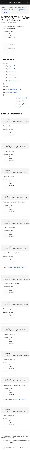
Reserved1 (13, 78)
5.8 (18, 10)
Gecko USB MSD (12, 22)
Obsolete (12, 75)
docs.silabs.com (15, 2)
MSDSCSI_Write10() (19, 267)
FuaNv (11, 72)
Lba (23, 101)
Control (24, 98)
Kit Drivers (4, 22)
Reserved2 (13, 92)
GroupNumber (14, 89)
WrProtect (13, 81)
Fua (11, 69)
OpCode (24, 104)
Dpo (11, 66)
